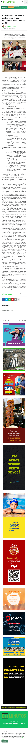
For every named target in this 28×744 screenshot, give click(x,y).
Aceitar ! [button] (5, 741)
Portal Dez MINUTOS (7, 294)
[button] (1, 2)
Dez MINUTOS (16, 293)
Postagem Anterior (5, 320)
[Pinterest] (12, 299)
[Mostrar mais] (18, 299)
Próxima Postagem (22, 320)
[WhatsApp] (9, 299)
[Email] (15, 299)
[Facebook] (3, 299)
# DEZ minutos (13, 13)
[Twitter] (6, 299)
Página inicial (5, 13)
